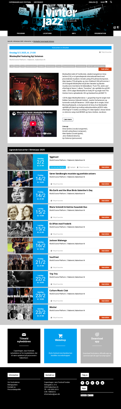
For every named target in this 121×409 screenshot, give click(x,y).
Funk (22, 66)
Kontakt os (12, 387)
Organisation (100, 33)
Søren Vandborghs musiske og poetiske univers (72, 173)
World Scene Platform (17, 60)
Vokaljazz (41, 66)
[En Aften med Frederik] (20, 225)
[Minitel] (20, 309)
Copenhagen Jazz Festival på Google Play (90, 395)
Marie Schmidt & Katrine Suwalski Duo (68, 207)
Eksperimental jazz (68, 66)
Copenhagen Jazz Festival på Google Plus (92, 383)
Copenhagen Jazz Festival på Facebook (82, 383)
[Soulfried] (20, 259)
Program (21, 33)
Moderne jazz (50, 66)
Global (17, 66)
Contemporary (81, 66)
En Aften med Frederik (60, 223)
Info (74, 33)
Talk (11, 66)
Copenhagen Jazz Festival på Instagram (97, 383)
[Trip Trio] (20, 275)
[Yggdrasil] (20, 159)
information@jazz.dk (52, 394)
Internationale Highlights (57, 167)
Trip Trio (53, 273)
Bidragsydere (12, 385)
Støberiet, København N (76, 160)
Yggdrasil (54, 157)
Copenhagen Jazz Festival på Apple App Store (84, 395)
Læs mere (68, 119)
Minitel (53, 307)
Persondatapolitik (14, 389)
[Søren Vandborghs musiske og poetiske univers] (20, 175)
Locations (47, 33)
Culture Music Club (58, 290)
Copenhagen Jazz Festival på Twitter (87, 383)
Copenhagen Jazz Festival (20, 2)
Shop (103, 2)
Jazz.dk (10, 41)
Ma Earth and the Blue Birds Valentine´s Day (70, 190)
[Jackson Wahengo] (20, 242)
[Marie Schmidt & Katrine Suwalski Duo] (20, 209)
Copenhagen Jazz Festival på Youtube (102, 383)
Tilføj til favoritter (106, 52)
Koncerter (28, 41)
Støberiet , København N (36, 60)
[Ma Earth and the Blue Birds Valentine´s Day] (20, 192)
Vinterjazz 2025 (18, 41)
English (92, 2)
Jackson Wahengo (58, 240)
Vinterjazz (38, 2)
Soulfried (54, 257)
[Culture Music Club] (20, 292)
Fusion (59, 66)
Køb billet (105, 69)
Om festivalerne (14, 382)
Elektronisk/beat (31, 66)
